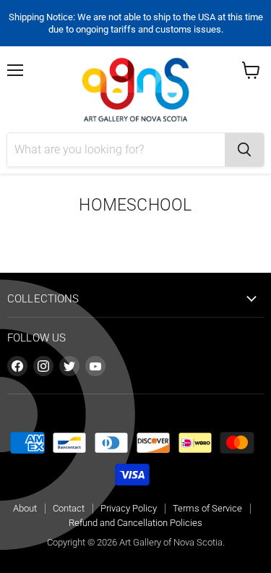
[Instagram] (43, 366)
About (25, 508)
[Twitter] (69, 366)
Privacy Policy (128, 508)
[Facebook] (17, 366)
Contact (69, 508)
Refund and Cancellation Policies (135, 522)
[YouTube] (95, 366)
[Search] (244, 149)
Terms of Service (207, 508)
